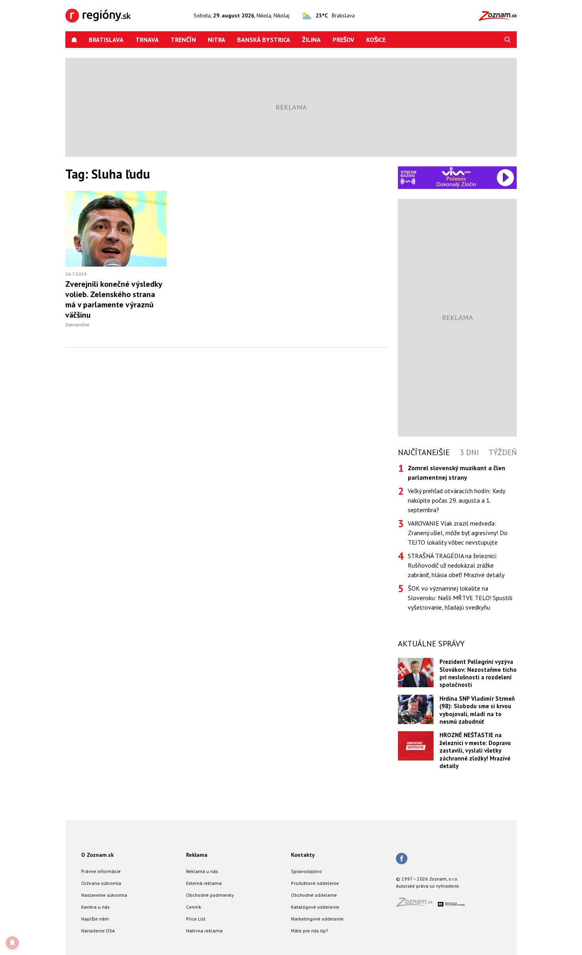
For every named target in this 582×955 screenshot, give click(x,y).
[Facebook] (401, 859)
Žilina (311, 40)
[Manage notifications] (12, 942)
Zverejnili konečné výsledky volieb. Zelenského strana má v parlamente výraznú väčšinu (113, 299)
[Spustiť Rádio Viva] (456, 171)
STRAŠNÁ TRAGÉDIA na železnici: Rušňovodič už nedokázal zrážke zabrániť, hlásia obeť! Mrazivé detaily (456, 565)
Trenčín (183, 40)
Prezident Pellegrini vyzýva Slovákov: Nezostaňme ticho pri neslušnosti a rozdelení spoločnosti (478, 673)
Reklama (196, 854)
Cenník (193, 907)
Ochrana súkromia (101, 883)
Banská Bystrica (263, 40)
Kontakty (303, 854)
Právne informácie (101, 871)
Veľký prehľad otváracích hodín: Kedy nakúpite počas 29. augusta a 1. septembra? (456, 500)
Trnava (147, 40)
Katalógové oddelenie (315, 907)
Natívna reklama (204, 931)
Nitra (216, 40)
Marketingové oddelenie (317, 919)
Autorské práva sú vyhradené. (428, 886)
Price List (195, 919)
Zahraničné (77, 325)
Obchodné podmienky (210, 895)
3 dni (469, 452)
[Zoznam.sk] (417, 904)
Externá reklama (204, 883)
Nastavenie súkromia (104, 895)
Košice (376, 40)
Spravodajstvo (306, 871)
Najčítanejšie (424, 452)
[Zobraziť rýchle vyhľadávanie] (507, 39)
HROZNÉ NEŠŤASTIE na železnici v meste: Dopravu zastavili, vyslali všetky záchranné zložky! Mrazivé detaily (475, 750)
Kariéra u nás (95, 907)
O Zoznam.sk (97, 854)
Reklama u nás (202, 871)
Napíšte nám (95, 919)
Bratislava (106, 40)
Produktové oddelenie (315, 883)
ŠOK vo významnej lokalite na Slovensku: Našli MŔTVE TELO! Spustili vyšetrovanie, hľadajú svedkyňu (460, 597)
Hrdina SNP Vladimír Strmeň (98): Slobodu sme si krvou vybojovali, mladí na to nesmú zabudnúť (477, 710)
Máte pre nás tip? (309, 931)
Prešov (343, 40)
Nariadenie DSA (98, 931)
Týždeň (503, 452)
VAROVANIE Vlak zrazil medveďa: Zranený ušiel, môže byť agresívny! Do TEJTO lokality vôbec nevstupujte (458, 532)
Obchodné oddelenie (314, 895)
